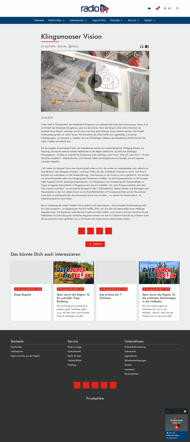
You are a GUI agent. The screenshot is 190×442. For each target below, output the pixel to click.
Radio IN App (74, 355)
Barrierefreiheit (131, 373)
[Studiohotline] (36, 8)
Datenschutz (130, 351)
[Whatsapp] (30, 8)
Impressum (129, 369)
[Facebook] (19, 8)
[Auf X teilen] (90, 231)
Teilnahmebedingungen (135, 360)
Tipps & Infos (99, 20)
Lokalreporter (77, 20)
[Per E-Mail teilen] (108, 231)
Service (132, 20)
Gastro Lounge (74, 346)
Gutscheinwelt (74, 351)
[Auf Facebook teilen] (81, 231)
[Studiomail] (13, 8)
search (177, 8)
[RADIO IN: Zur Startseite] (95, 8)
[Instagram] (25, 8)
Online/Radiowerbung (135, 346)
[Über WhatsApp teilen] (99, 231)
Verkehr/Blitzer (75, 360)
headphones (142, 46)
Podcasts (114, 20)
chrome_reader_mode (147, 46)
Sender (148, 20)
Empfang (72, 364)
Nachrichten (54, 20)
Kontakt (128, 364)
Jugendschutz (131, 355)
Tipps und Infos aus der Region (25, 355)
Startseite (39, 20)
